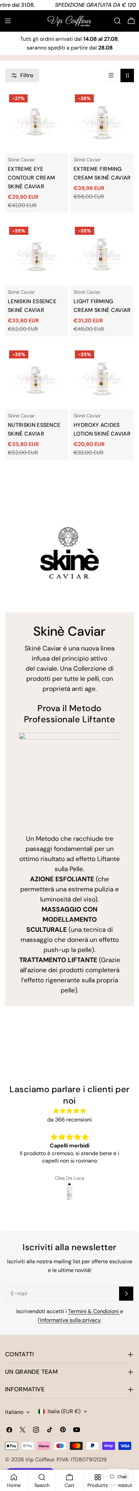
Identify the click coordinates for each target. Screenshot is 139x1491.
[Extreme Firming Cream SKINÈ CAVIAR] (102, 121)
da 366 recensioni (69, 1119)
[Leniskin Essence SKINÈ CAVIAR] (36, 254)
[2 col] (127, 75)
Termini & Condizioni (94, 1311)
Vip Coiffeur (39, 1459)
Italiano (14, 1412)
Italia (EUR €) (64, 1411)
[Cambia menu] (8, 21)
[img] (69, 1110)
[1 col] (111, 75)
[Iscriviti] (126, 1294)
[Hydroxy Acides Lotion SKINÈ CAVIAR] (102, 377)
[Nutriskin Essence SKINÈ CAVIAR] (36, 377)
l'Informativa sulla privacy (69, 1320)
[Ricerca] (117, 21)
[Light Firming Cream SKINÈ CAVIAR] (102, 254)
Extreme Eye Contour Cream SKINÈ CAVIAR (31, 177)
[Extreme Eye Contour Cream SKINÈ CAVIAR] (36, 121)
